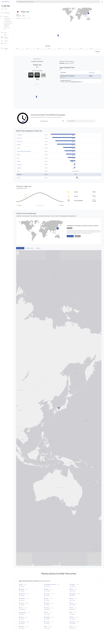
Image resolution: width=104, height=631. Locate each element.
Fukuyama (21, 603)
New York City (19, 141)
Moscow (18, 154)
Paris (25, 151)
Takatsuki (47, 603)
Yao (71, 612)
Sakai (71, 607)
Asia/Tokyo (92, 72)
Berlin (18, 151)
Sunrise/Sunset (7, 27)
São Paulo (19, 144)
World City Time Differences (7, 25)
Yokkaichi (21, 626)
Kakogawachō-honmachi (50, 584)
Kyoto (71, 603)
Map (5, 28)
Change (5, 8)
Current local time (7, 18)
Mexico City (19, 138)
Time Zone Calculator (8, 23)
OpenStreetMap (95, 565)
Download (70, 236)
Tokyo (18, 171)
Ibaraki (46, 598)
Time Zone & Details (8, 21)
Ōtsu (46, 612)
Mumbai (18, 161)
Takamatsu (22, 598)
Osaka (21, 607)
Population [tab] (38, 248)
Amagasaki (72, 593)
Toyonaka (47, 593)
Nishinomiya (22, 593)
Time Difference (7, 19)
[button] (7, 35)
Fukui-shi (46, 621)
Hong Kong (19, 164)
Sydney (18, 177)
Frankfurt (21, 151)
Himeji (21, 584)
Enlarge (77, 236)
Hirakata (46, 607)
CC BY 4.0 (69, 228)
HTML (37, 84)
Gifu (71, 626)
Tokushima (22, 621)
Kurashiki (21, 589)
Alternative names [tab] (29, 248)
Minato (71, 617)
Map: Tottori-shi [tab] (20, 248)
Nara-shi (21, 617)
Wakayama (47, 617)
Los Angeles (19, 134)
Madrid (27, 151)
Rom (30, 151)
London (18, 148)
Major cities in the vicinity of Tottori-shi (34, 581)
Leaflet (91, 565)
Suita (71, 598)
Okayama (72, 584)
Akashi (46, 589)
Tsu (45, 626)
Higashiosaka (22, 612)
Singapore (19, 168)
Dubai (18, 158)
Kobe (71, 589)
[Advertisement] (48, 34)
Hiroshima (72, 621)
